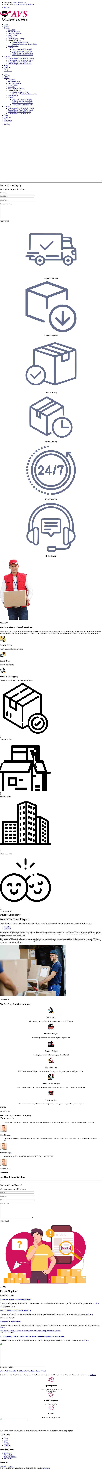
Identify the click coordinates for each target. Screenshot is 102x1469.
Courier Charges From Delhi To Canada (20, 60)
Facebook (3, 1466)
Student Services (13, 46)
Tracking (7, 7)
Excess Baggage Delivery (16, 39)
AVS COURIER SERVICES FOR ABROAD (15, 1310)
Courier (10, 47)
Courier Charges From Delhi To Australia (21, 58)
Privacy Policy (8, 1455)
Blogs (6, 65)
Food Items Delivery (14, 33)
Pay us (6, 69)
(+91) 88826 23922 (20, 2)
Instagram (10, 1466)
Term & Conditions (10, 1457)
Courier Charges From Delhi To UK (19, 62)
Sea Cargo (11, 37)
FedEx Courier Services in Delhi (22, 51)
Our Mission (8, 927)
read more (97, 1303)
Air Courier (11, 30)
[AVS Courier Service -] (13, 19)
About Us (7, 26)
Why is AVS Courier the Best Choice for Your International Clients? (23, 1371)
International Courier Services (10, 1322)
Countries (7, 56)
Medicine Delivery (14, 31)
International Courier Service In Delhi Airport (15, 1299)
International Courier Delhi (20, 42)
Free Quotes (8, 71)
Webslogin (46, 1468)
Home (6, 24)
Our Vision (7, 929)
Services (6, 28)
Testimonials (8, 1453)
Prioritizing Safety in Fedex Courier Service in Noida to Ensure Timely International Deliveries (32, 1336)
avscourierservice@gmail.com (24, 4)
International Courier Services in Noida (24, 44)
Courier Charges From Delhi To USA (20, 64)
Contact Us (7, 67)
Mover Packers (12, 35)
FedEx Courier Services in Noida (22, 53)
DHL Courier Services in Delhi (22, 49)
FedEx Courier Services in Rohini (22, 55)
